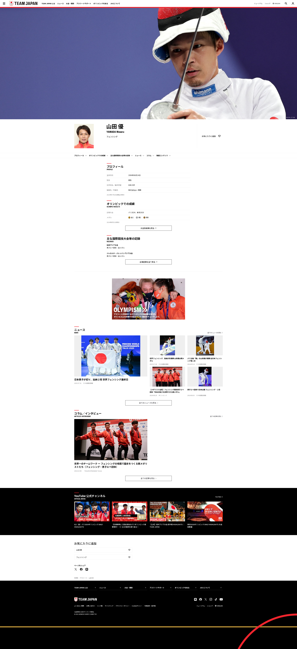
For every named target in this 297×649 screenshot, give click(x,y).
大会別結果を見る (147, 228)
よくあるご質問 (79, 606)
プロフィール (79, 155)
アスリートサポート (83, 3)
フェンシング (81, 557)
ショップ (210, 606)
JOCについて (115, 3)
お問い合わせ (90, 606)
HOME (76, 578)
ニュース (60, 3)
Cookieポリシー (137, 606)
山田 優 (79, 550)
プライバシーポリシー (122, 606)
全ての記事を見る (215, 416)
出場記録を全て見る (147, 262)
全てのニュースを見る (214, 333)
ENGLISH (220, 606)
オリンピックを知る (100, 3)
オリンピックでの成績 (97, 155)
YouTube (218, 497)
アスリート (83, 578)
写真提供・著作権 (150, 606)
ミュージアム (201, 606)
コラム (149, 155)
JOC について (205, 587)
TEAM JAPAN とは (81, 587)
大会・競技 (128, 587)
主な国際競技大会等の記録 (120, 155)
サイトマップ (109, 606)
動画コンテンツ (162, 155)
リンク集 (100, 606)
